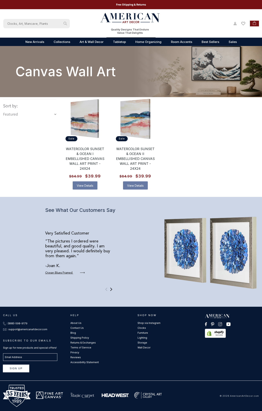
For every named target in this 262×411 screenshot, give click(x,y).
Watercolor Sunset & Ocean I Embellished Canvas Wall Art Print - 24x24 (85, 159)
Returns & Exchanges (83, 342)
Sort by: (10, 106)
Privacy (74, 352)
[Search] (65, 23)
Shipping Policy (79, 337)
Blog (73, 332)
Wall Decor (144, 347)
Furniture (143, 332)
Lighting (142, 337)
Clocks (142, 327)
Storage (142, 342)
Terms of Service (80, 347)
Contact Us (77, 327)
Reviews (75, 357)
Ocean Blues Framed (59, 272)
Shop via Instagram (149, 323)
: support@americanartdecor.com (27, 329)
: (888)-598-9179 (17, 323)
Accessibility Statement (84, 362)
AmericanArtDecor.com (244, 395)
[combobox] (36, 23)
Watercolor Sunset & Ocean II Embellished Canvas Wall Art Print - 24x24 (135, 159)
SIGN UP (16, 368)
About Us (75, 323)
